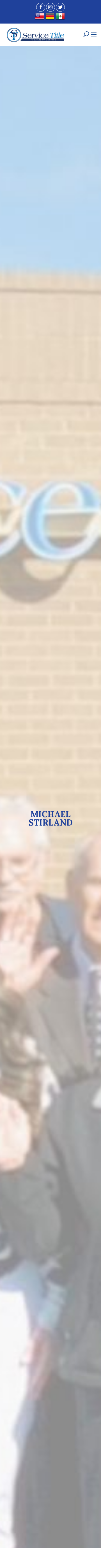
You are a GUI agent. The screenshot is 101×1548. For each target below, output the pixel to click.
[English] (40, 19)
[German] (50, 19)
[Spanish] (61, 19)
